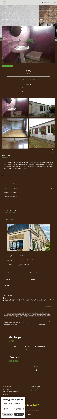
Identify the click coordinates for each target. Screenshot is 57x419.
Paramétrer (7, 414)
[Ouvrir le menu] (54, 2)
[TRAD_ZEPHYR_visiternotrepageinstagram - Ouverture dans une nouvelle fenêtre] (36, 389)
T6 (38, 19)
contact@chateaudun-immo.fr (25, 259)
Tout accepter (19, 414)
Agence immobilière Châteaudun (10, 19)
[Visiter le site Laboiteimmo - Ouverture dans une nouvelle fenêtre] (28, 414)
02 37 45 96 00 (21, 255)
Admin (31, 411)
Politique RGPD (41, 411)
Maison (35, 19)
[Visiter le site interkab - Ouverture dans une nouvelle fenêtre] (33, 405)
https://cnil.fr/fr (32, 317)
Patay (30, 19)
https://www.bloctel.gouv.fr (17, 321)
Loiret (26, 19)
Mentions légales (25, 411)
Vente (21, 19)
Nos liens (35, 411)
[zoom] (15, 116)
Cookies (46, 411)
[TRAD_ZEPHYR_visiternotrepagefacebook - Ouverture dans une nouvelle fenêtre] (32, 389)
